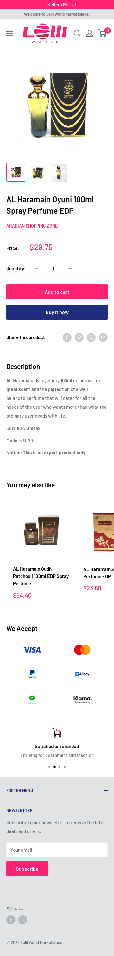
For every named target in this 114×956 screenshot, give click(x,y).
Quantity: (16, 268)
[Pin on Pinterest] (79, 337)
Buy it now (57, 312)
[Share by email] (103, 337)
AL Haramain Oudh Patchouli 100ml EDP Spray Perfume (41, 576)
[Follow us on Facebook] (10, 919)
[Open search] (77, 33)
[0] (102, 33)
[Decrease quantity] (36, 268)
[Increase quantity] (70, 268)
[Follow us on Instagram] (22, 919)
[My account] (89, 33)
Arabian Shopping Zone (32, 225)
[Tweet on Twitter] (91, 337)
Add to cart (57, 292)
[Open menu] (9, 33)
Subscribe (27, 869)
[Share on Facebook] (67, 337)
